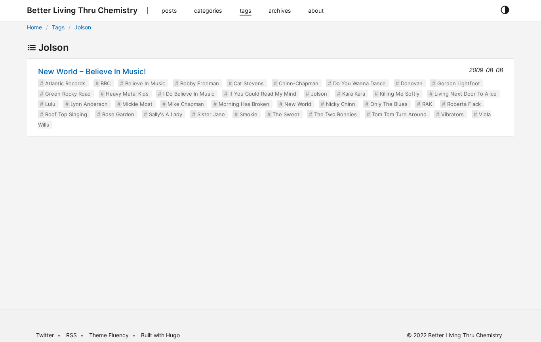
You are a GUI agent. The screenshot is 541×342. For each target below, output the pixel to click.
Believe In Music (145, 83)
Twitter (45, 335)
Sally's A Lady (165, 114)
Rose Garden (118, 114)
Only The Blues (389, 104)
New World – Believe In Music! (92, 71)
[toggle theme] (504, 10)
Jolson (82, 27)
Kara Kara (353, 93)
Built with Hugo (160, 335)
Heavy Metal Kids (127, 93)
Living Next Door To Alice (465, 93)
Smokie (248, 114)
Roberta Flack (464, 104)
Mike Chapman (186, 104)
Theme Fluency (109, 335)
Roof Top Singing (66, 114)
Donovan (412, 83)
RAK (427, 104)
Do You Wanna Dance (359, 83)
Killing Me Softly (399, 93)
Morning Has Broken (244, 104)
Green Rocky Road (68, 93)
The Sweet (285, 114)
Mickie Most (137, 104)
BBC (105, 83)
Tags (58, 27)
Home (34, 27)
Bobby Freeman (199, 83)
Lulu (50, 104)
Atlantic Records (65, 83)
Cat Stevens (249, 83)
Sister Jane (211, 114)
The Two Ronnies (335, 114)
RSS (71, 335)
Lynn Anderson (89, 104)
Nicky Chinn (340, 104)
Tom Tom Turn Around (399, 114)
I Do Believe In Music (188, 93)
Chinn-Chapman (298, 83)
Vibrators (452, 114)
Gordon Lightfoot (458, 83)
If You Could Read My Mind (262, 93)
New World (297, 104)
